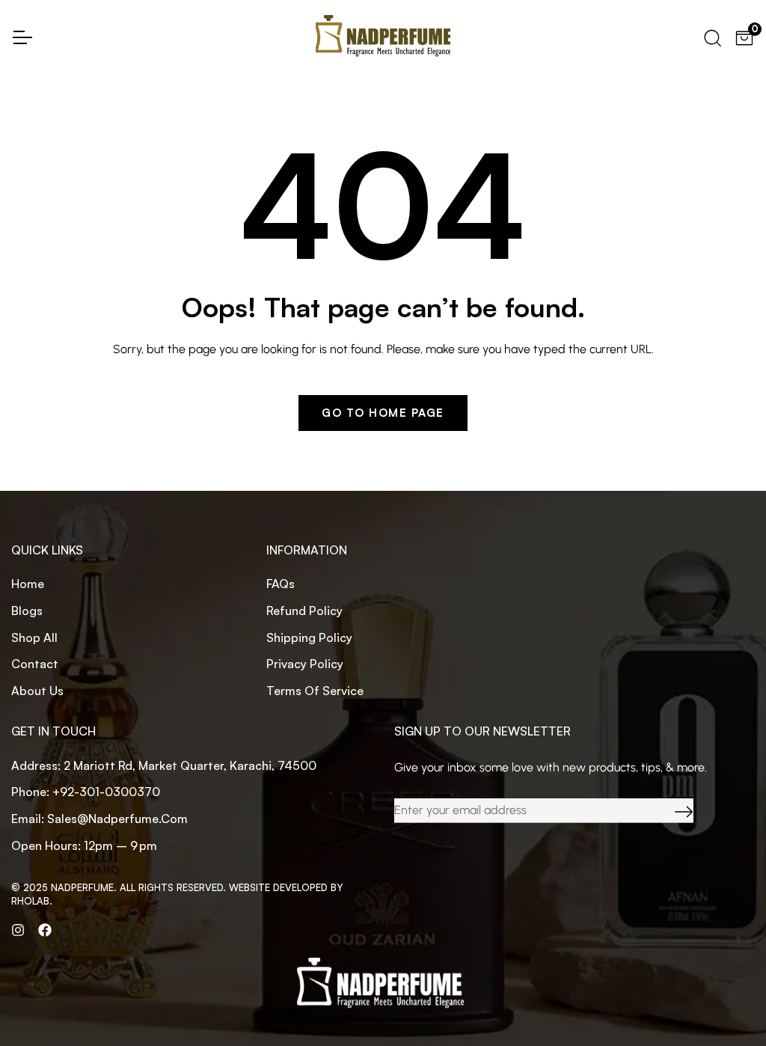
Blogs (27, 610)
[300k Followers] (45, 929)
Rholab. (31, 901)
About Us (37, 690)
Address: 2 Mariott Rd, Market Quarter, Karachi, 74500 (163, 765)
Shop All (34, 637)
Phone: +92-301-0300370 (85, 791)
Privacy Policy (304, 663)
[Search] (711, 36)
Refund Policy (304, 610)
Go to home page (383, 413)
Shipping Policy (309, 637)
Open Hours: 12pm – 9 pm (84, 845)
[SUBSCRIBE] (672, 810)
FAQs (280, 583)
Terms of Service (315, 690)
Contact (34, 663)
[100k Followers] (18, 929)
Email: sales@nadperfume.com (99, 818)
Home (27, 583)
